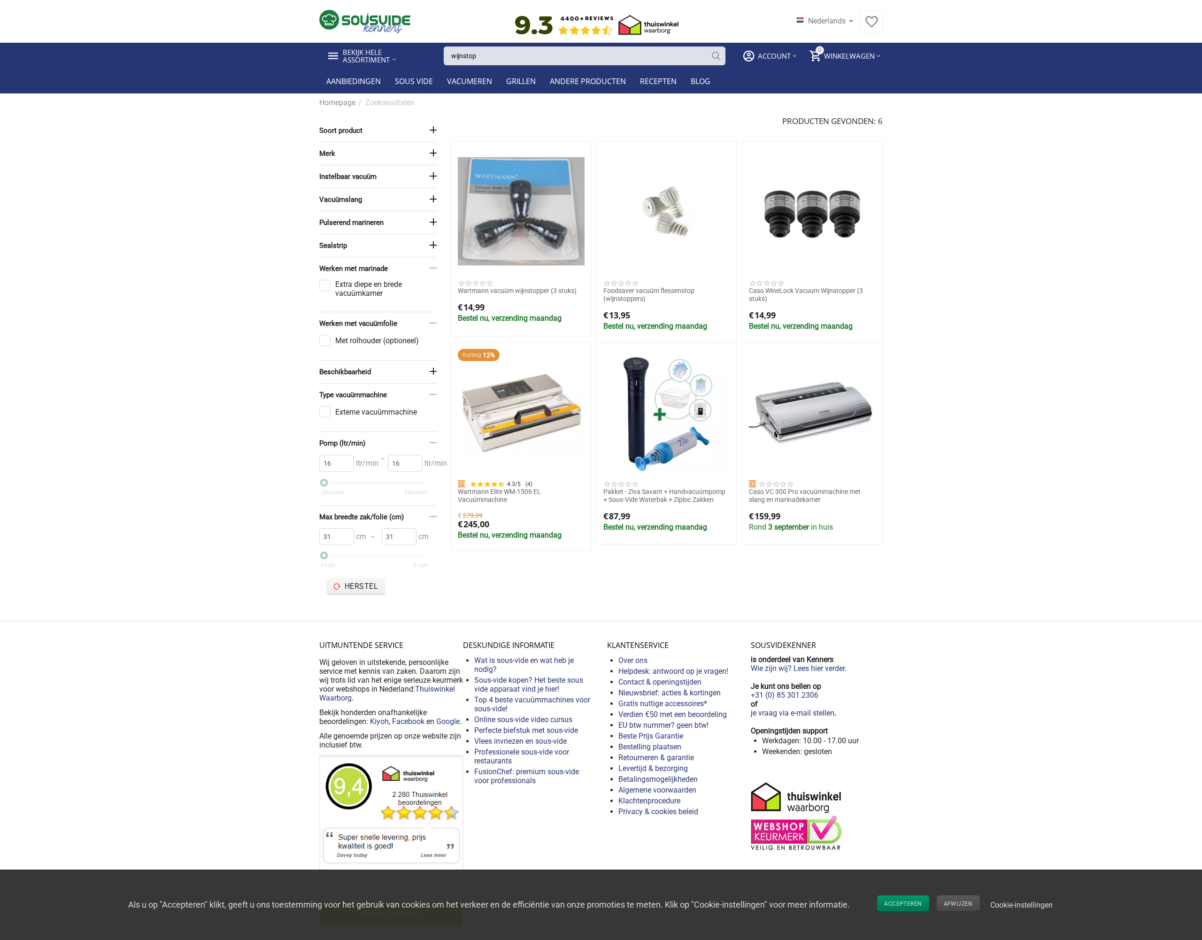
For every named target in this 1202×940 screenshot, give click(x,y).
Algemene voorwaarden (657, 790)
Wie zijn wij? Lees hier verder (798, 668)
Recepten (658, 81)
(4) (528, 484)
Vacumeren (469, 81)
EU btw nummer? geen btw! (663, 725)
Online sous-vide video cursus (523, 719)
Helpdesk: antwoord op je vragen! (673, 671)
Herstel (361, 586)
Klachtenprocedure (649, 800)
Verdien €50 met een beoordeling (672, 714)
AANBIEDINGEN (353, 81)
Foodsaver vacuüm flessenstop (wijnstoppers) (648, 294)
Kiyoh (379, 721)
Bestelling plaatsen (649, 746)
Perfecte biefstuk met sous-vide (526, 730)
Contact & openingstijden (659, 682)
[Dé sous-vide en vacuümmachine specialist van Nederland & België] (364, 20)
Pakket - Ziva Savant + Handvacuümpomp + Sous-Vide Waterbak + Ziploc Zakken (664, 495)
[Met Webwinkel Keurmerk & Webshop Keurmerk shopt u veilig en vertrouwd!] (798, 815)
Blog (700, 81)
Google (448, 721)
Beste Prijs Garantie (650, 736)
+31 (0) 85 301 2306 (784, 695)
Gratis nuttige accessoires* (662, 703)
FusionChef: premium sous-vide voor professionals (526, 776)
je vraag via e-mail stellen (792, 713)
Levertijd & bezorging (653, 768)
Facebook (408, 721)
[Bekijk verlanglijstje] (871, 26)
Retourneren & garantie (656, 757)
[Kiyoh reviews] (391, 840)
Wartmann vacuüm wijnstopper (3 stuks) (517, 290)
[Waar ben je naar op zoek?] (716, 55)
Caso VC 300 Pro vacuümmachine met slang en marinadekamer (805, 495)
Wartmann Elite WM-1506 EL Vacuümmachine (499, 495)
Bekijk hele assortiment (366, 55)
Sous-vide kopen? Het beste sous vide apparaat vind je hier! (528, 684)
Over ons (632, 660)
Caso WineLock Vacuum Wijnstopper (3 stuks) (806, 294)
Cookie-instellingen (1021, 905)
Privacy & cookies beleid (658, 811)
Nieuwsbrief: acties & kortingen (669, 692)
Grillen (521, 81)
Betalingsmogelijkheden (658, 779)
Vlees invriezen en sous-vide (520, 741)
